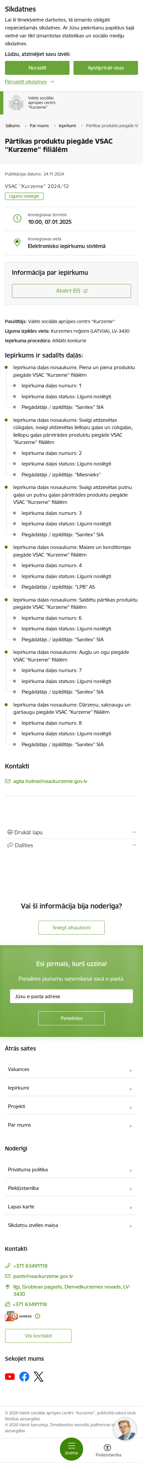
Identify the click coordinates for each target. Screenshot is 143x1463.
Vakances (18, 1069)
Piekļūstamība (23, 1188)
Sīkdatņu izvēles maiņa (33, 1225)
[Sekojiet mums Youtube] (10, 1376)
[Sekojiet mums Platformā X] (39, 1377)
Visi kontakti (38, 1336)
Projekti (16, 1106)
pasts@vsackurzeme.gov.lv (43, 1276)
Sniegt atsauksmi (71, 927)
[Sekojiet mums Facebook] (24, 1377)
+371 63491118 (30, 1266)
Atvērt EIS (68, 290)
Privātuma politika (28, 1169)
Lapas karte (21, 1206)
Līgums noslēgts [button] (24, 196)
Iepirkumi (18, 1088)
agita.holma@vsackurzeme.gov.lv (50, 781)
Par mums (19, 1125)
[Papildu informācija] (37, 1316)
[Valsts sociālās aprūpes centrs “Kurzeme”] (56, 110)
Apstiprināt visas (106, 68)
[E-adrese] (18, 1316)
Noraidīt (37, 68)
